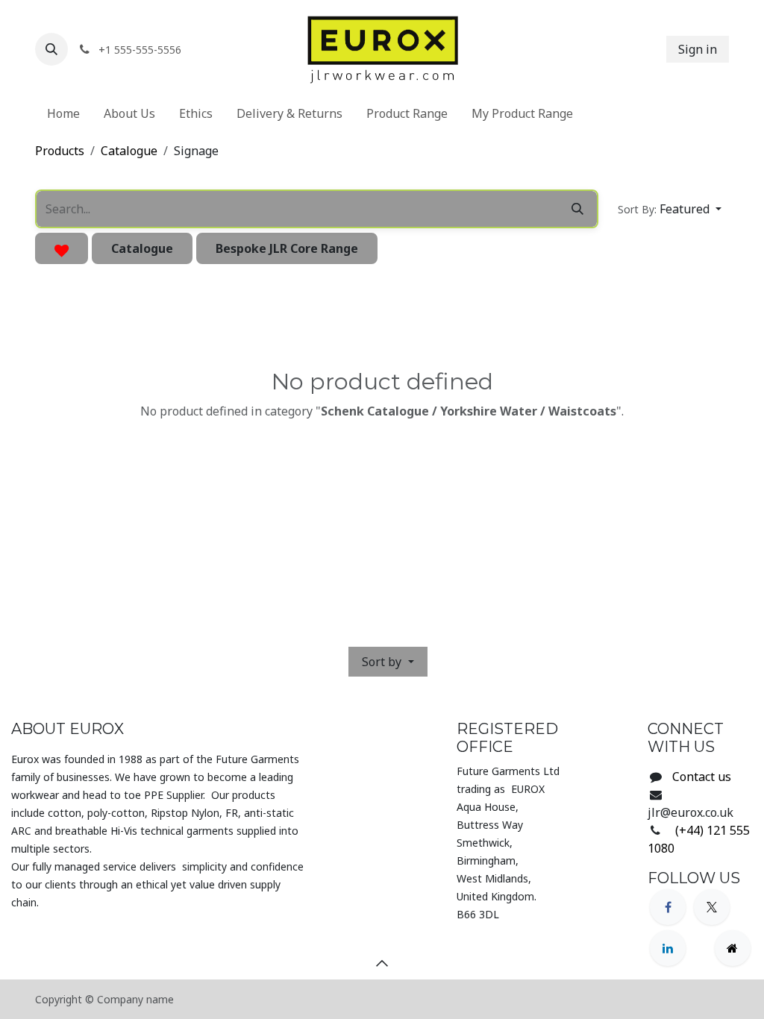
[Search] (577, 209)
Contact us (701, 776)
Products (59, 150)
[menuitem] (63, 113)
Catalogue (129, 150)
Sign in (697, 49)
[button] (51, 49)
